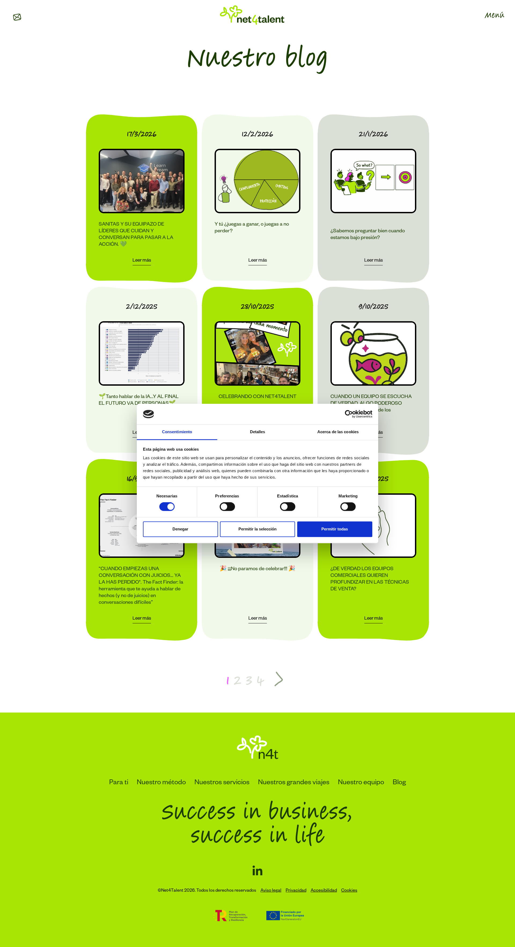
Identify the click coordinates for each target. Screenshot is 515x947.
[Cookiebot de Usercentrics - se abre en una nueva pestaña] (348, 414)
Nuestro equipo (361, 783)
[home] (252, 15)
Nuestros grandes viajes (293, 783)
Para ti (118, 783)
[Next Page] (278, 679)
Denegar (180, 529)
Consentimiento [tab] (177, 431)
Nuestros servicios (221, 783)
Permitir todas (334, 529)
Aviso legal (270, 891)
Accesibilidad (324, 891)
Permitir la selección (257, 529)
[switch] (227, 507)
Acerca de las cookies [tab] (338, 431)
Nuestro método (161, 783)
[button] (17, 17)
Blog (399, 783)
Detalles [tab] (257, 431)
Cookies (349, 891)
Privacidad (296, 891)
